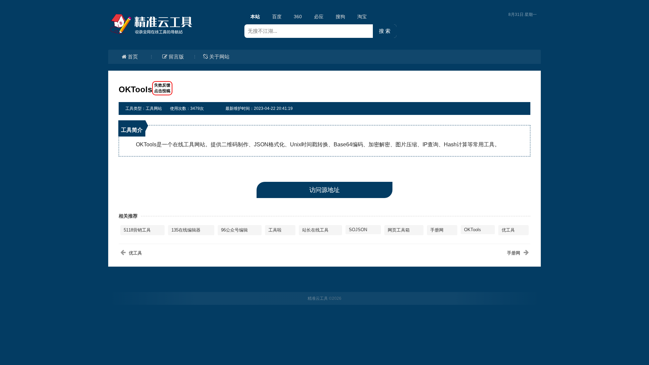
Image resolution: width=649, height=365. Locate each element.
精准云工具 (318, 298)
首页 (133, 56)
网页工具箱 (399, 230)
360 (298, 16)
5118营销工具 (137, 230)
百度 (277, 16)
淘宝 (362, 16)
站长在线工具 (315, 230)
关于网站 (219, 56)
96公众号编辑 (234, 230)
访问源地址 (324, 190)
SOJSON (358, 229)
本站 (255, 16)
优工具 (508, 230)
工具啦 (275, 230)
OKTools (472, 229)
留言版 (176, 56)
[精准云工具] (152, 24)
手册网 (436, 230)
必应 (318, 16)
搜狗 (340, 16)
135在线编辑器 (185, 230)
